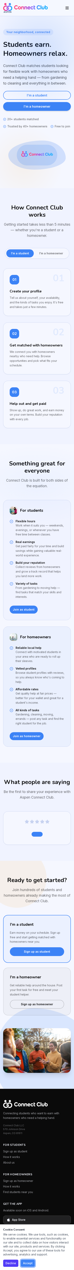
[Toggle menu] (67, 8)
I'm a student (37, 95)
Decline (11, 1263)
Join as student (24, 609)
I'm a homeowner (37, 106)
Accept (28, 1263)
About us (9, 1162)
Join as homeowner (26, 736)
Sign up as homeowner (37, 1004)
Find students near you (18, 1192)
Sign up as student (37, 951)
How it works (11, 1157)
